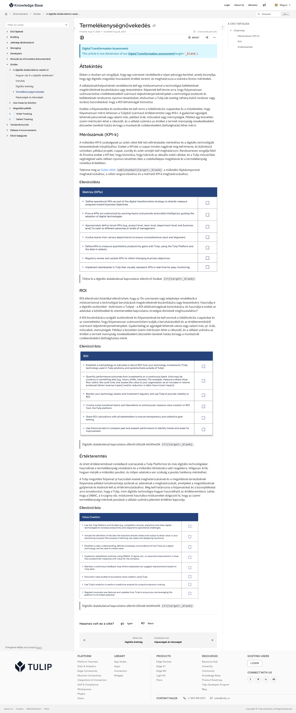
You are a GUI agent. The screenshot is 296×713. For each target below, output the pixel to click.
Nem (151, 623)
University (207, 666)
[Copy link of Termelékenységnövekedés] (154, 26)
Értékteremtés (245, 47)
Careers (19, 709)
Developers (16, 53)
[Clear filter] (66, 25)
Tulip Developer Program (215, 684)
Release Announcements (23, 130)
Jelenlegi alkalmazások (22, 42)
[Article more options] (214, 37)
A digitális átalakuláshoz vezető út (63, 14)
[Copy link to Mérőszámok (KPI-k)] (124, 134)
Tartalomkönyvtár (19, 124)
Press (46, 709)
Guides (37, 14)
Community (208, 671)
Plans (159, 680)
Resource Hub (210, 661)
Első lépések (16, 31)
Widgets (118, 675)
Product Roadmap (212, 680)
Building (14, 37)
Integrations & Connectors (92, 680)
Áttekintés (239, 30)
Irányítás (20, 81)
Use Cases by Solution (24, 103)
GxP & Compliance (87, 684)
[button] (274, 14)
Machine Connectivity (89, 675)
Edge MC (161, 671)
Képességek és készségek (29, 97)
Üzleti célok (108, 170)
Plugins (81, 693)
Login (254, 663)
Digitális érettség (24, 86)
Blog (204, 689)
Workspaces (84, 689)
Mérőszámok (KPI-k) (249, 36)
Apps (117, 666)
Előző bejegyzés (18, 135)
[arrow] (230, 31)
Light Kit (160, 675)
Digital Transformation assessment (151, 53)
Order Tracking (22, 113)
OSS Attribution (34, 709)
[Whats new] (264, 5)
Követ (195, 37)
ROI (240, 41)
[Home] (26, 5)
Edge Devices (163, 661)
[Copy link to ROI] (92, 291)
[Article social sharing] (207, 37)
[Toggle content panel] (223, 27)
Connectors (120, 671)
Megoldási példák (22, 108)
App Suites (120, 661)
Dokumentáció (20, 14)
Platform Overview (87, 661)
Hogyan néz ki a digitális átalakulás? (35, 75)
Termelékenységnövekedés (30, 92)
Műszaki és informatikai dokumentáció (30, 59)
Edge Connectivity (87, 671)
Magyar (283, 5)
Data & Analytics (86, 666)
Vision (80, 698)
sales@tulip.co (221, 698)
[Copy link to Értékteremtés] (112, 456)
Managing (15, 48)
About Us (8, 709)
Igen (130, 623)
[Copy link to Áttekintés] (107, 66)
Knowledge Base (211, 675)
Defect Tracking (23, 119)
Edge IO (160, 666)
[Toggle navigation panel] (74, 28)
